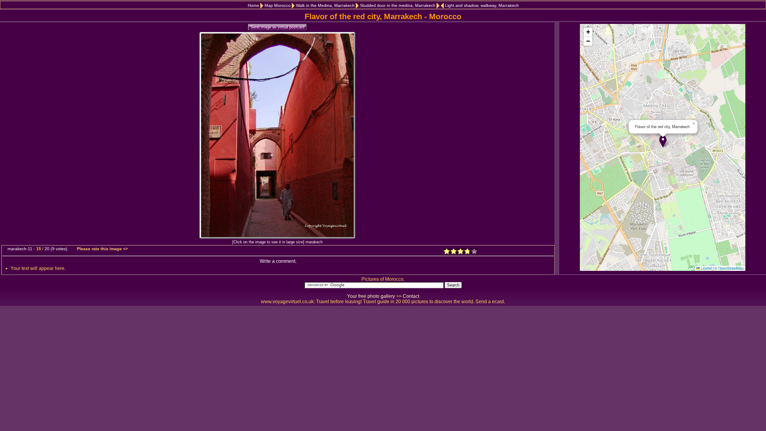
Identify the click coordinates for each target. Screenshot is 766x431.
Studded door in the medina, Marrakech (397, 5)
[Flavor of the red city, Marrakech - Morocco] (277, 236)
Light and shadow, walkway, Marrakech (482, 5)
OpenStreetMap (731, 268)
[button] (663, 141)
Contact (411, 296)
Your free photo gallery (371, 296)
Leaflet (706, 268)
